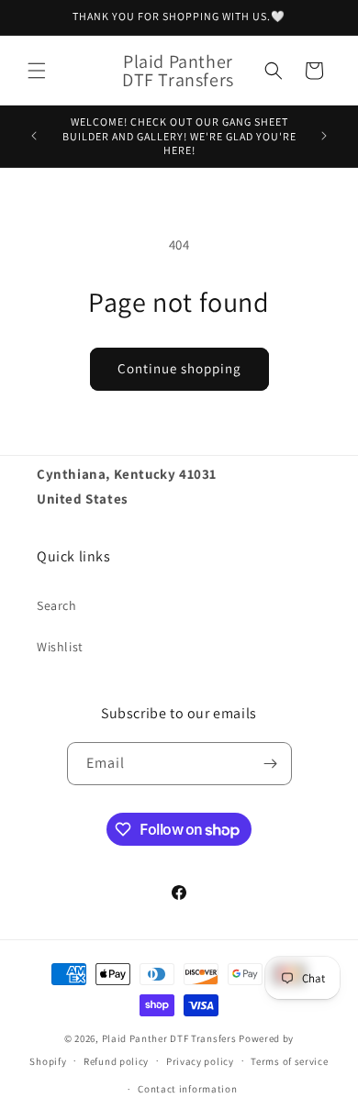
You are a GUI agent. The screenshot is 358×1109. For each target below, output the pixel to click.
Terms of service (289, 1061)
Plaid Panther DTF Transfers (169, 1038)
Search (57, 605)
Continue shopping (179, 368)
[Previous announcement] (34, 136)
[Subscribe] (271, 763)
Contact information (187, 1088)
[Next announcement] (324, 136)
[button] (37, 70)
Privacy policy (200, 1061)
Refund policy (116, 1061)
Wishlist (60, 646)
